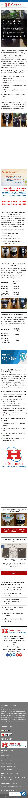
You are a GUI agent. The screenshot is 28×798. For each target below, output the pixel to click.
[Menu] (2, 5)
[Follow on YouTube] (17, 1)
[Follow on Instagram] (11, 1)
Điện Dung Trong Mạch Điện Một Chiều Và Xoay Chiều (14, 560)
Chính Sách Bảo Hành (7, 758)
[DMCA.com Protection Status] (5, 730)
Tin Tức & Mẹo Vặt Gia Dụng (8, 766)
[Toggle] (2, 587)
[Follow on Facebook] (10, 1)
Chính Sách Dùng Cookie (8, 763)
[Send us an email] (14, 1)
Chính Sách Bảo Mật (6, 760)
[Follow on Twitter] (13, 1)
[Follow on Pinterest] (16, 1)
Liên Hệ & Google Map (7, 769)
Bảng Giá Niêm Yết (6, 755)
